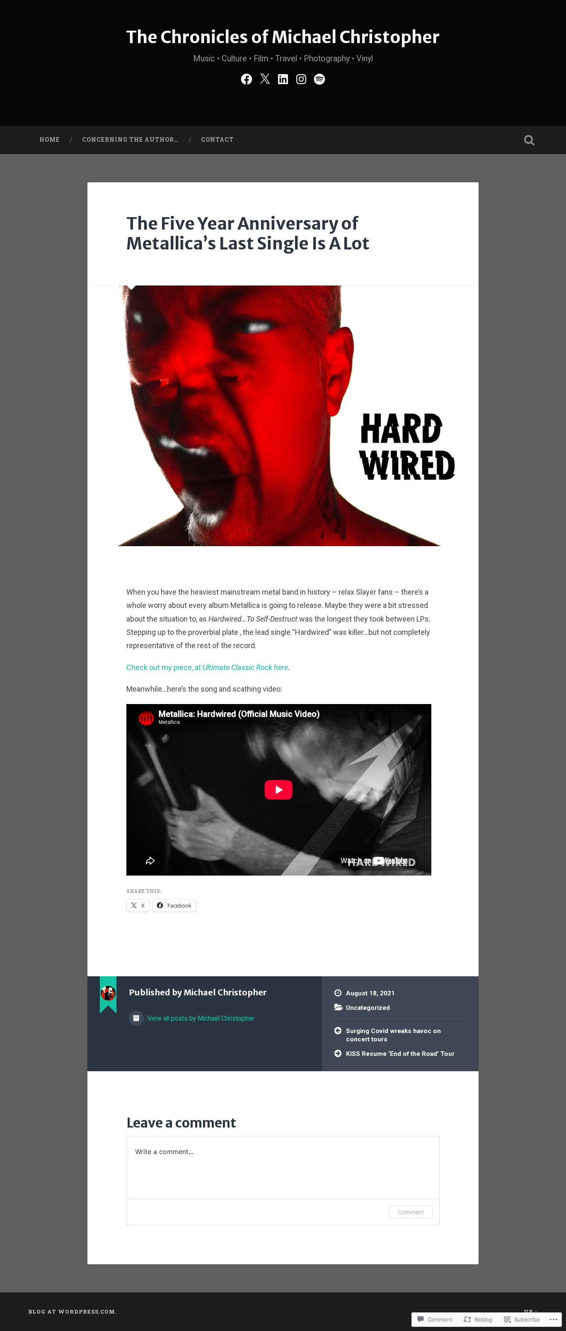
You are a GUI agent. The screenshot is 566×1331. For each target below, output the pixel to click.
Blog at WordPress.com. (72, 1311)
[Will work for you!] (283, 78)
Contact (217, 139)
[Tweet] (264, 78)
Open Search (529, 140)
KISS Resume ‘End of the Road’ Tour (400, 1054)
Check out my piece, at (207, 667)
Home (49, 139)
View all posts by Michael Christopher (200, 1018)
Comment (411, 1211)
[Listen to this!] (319, 78)
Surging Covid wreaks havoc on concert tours (393, 1035)
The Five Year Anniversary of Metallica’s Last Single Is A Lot (248, 233)
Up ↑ (531, 1311)
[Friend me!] (246, 78)
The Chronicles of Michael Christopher (283, 37)
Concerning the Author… (130, 139)
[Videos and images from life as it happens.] (301, 78)
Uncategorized (368, 1008)
